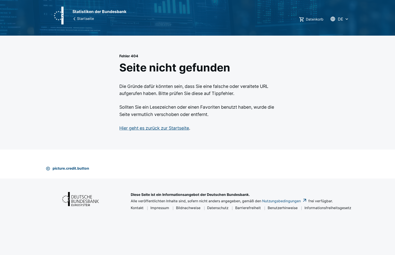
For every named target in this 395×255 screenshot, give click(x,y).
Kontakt (137, 208)
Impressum (159, 208)
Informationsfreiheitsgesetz (327, 208)
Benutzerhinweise (283, 208)
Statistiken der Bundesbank (99, 11)
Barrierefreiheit (248, 208)
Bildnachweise (188, 208)
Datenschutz (217, 208)
